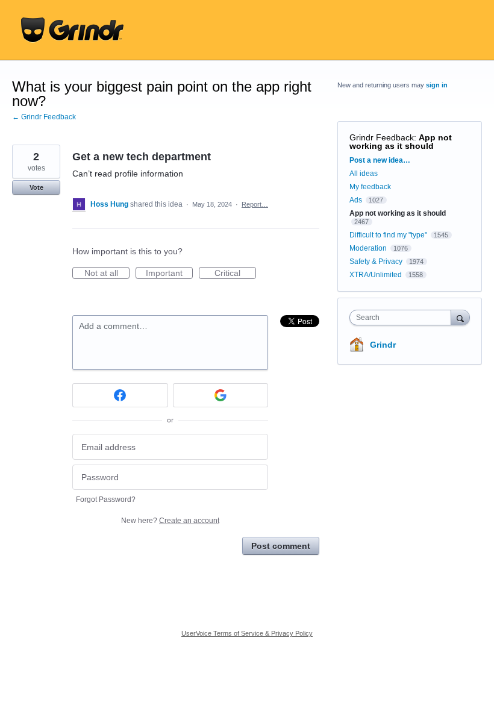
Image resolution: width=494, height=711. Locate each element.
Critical (235, 273)
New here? (170, 520)
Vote (36, 187)
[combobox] (403, 317)
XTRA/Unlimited (375, 275)
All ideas (363, 173)
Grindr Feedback (381, 137)
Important (169, 273)
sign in (437, 85)
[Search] (460, 317)
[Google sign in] (221, 395)
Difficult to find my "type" (388, 235)
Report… (255, 204)
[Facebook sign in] (120, 395)
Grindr (383, 344)
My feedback (370, 187)
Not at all (107, 273)
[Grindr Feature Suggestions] (72, 30)
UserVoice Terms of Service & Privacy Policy (247, 633)
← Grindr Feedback (44, 117)
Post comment (280, 546)
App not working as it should (400, 142)
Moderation (369, 248)
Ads (355, 200)
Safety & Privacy (376, 261)
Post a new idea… (379, 160)
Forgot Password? (106, 499)
